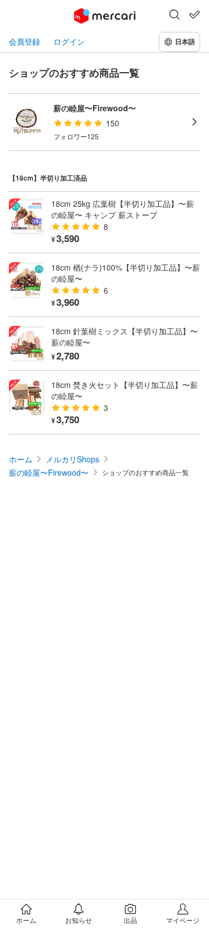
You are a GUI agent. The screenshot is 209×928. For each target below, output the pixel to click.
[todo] (194, 14)
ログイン (69, 41)
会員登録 (24, 41)
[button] (174, 16)
